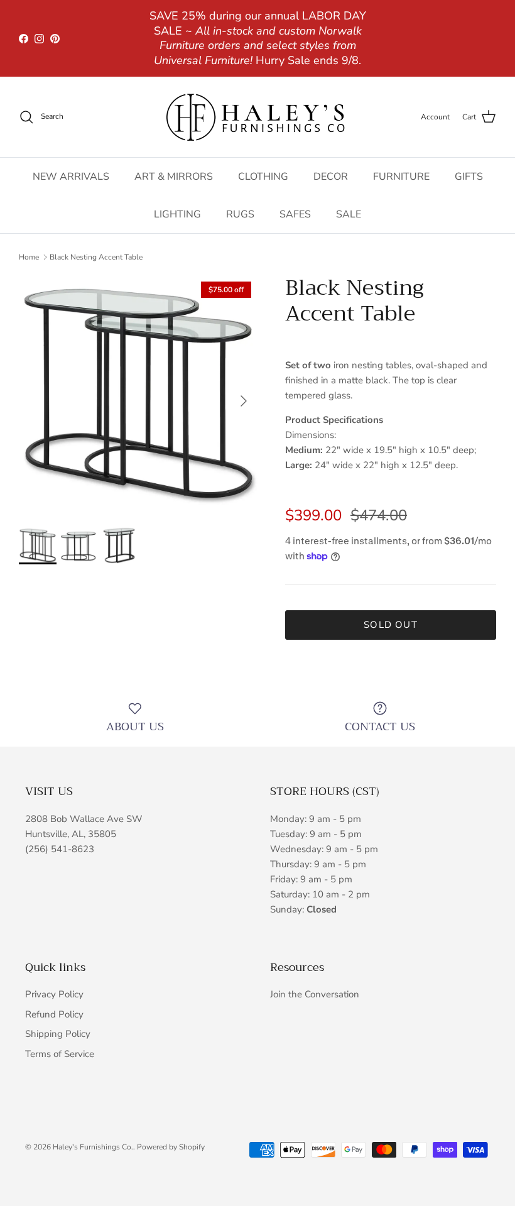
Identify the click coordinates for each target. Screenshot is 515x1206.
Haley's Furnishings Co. (93, 1147)
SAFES (295, 214)
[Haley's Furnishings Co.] (257, 117)
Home (29, 257)
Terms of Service (59, 1054)
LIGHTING (177, 214)
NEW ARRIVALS (71, 177)
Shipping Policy (57, 1034)
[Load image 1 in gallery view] (138, 394)
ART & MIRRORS (173, 177)
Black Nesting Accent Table (96, 257)
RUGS (240, 214)
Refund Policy (54, 1014)
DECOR (330, 177)
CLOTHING (263, 177)
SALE (348, 214)
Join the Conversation (314, 994)
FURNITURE (401, 177)
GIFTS (469, 177)
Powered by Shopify (171, 1147)
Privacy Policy (54, 994)
